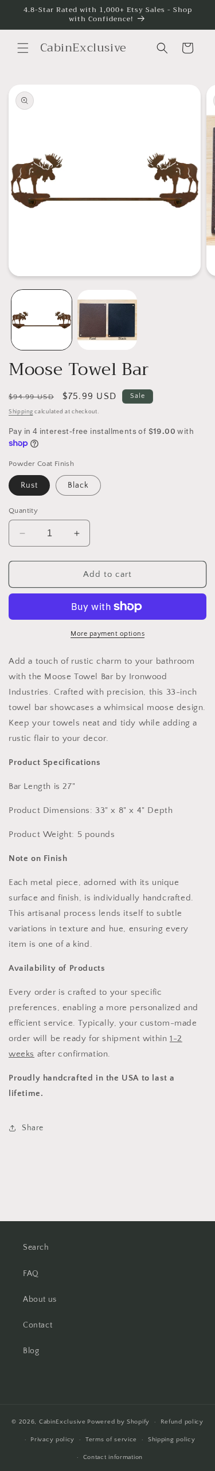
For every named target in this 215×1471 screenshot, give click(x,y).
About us (40, 1299)
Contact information (113, 1457)
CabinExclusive (62, 1421)
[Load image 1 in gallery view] (41, 320)
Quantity (23, 511)
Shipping (21, 412)
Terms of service (111, 1439)
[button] (23, 48)
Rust (29, 485)
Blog (31, 1351)
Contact (37, 1325)
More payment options (107, 633)
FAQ (31, 1273)
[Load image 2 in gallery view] (107, 320)
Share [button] (33, 1128)
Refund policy (182, 1421)
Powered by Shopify (118, 1421)
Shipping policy (172, 1439)
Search (36, 1247)
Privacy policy (52, 1439)
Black (78, 485)
